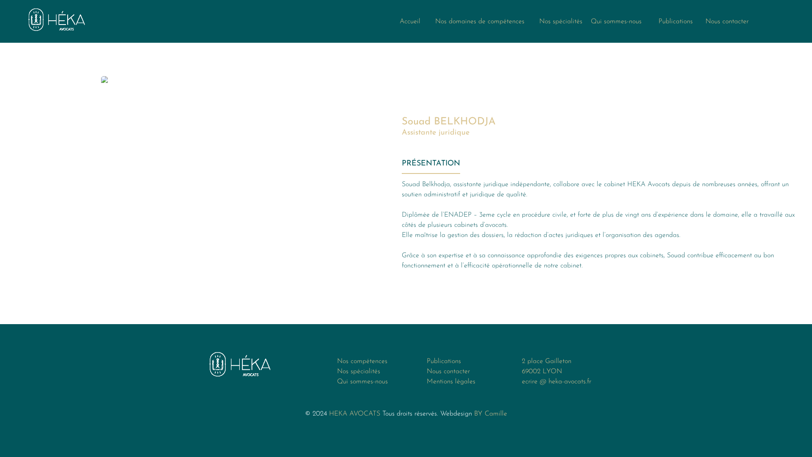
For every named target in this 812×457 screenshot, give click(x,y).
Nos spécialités (560, 21)
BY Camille (490, 413)
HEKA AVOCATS (354, 413)
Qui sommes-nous (616, 21)
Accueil (411, 21)
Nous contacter (727, 21)
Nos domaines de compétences (481, 21)
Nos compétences (362, 361)
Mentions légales (451, 381)
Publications (669, 21)
